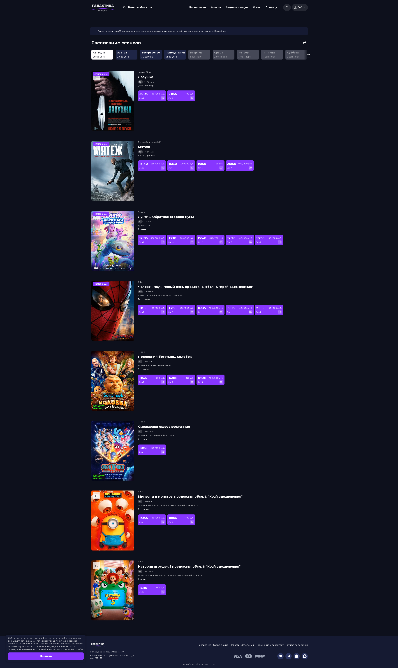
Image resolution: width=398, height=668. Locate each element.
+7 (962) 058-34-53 (115, 655)
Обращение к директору (270, 645)
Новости (235, 645)
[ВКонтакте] (280, 656)
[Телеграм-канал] (288, 656)
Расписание (197, 7)
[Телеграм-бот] (297, 656)
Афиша (216, 7)
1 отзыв (142, 229)
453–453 (98, 658)
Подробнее (220, 31)
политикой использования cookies (64, 649)
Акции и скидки (237, 7)
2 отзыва (143, 439)
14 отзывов (144, 299)
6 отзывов (143, 509)
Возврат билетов (140, 7)
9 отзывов (143, 369)
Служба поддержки (297, 645)
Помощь (271, 7)
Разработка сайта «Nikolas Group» (199, 664)
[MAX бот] (305, 656)
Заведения (247, 645)
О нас (257, 7)
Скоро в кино (220, 645)
